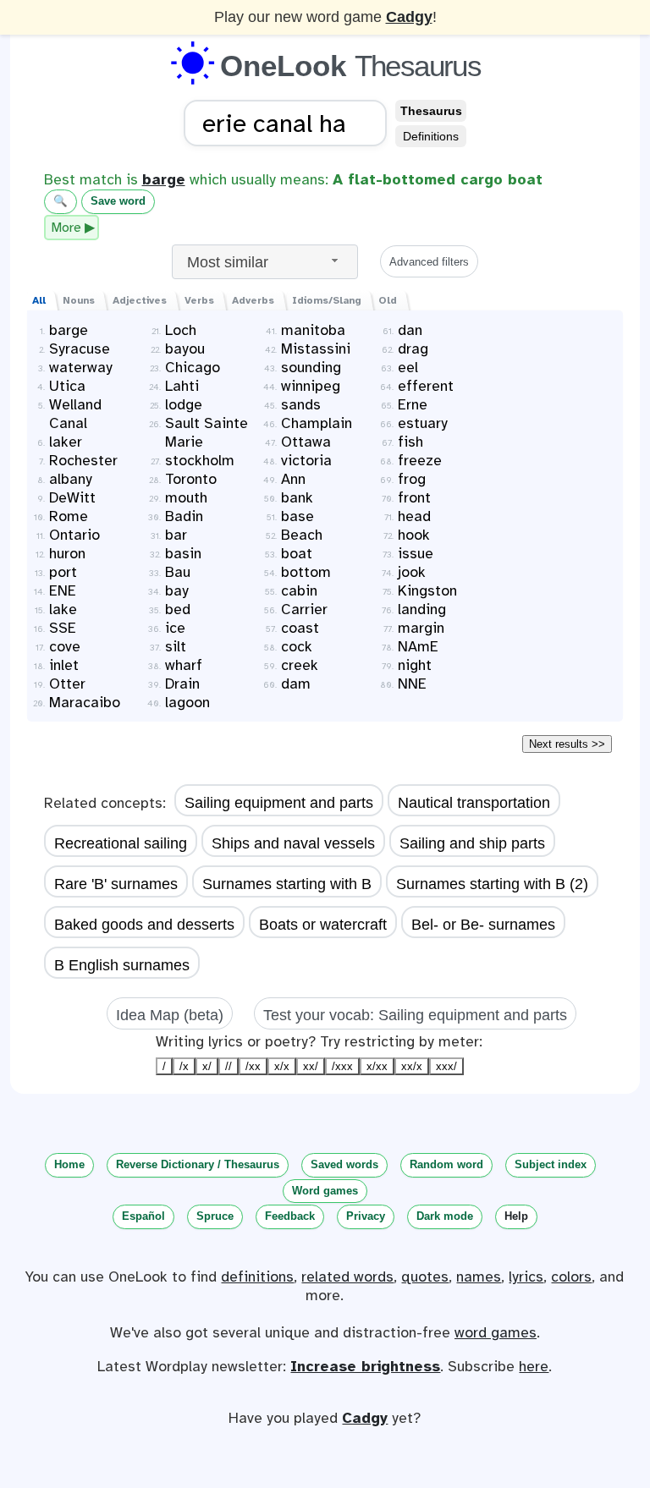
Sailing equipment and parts (279, 802)
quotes (425, 1276)
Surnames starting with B (287, 884)
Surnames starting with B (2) (492, 884)
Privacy (365, 1216)
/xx (253, 1066)
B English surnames (122, 965)
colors (571, 1276)
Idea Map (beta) (169, 1015)
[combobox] (265, 261)
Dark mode (444, 1216)
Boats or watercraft (323, 924)
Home (69, 1164)
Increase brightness (365, 1366)
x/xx (377, 1066)
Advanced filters (429, 261)
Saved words (344, 1164)
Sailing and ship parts (472, 843)
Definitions (431, 136)
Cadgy (409, 16)
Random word (446, 1164)
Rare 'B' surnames (116, 884)
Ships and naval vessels (293, 843)
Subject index (551, 1164)
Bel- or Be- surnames (483, 924)
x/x (281, 1066)
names (478, 1276)
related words (347, 1276)
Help (516, 1216)
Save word (118, 201)
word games (495, 1332)
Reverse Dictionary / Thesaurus (197, 1164)
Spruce (215, 1216)
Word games (325, 1190)
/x (184, 1066)
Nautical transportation (474, 802)
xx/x (411, 1066)
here (533, 1366)
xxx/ (446, 1066)
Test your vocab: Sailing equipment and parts (415, 1015)
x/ (207, 1066)
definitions (257, 1276)
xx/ (310, 1066)
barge (163, 179)
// (228, 1066)
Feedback (290, 1216)
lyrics (526, 1276)
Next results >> (567, 744)
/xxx (342, 1066)
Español (143, 1216)
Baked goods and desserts (144, 924)
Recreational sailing (120, 843)
